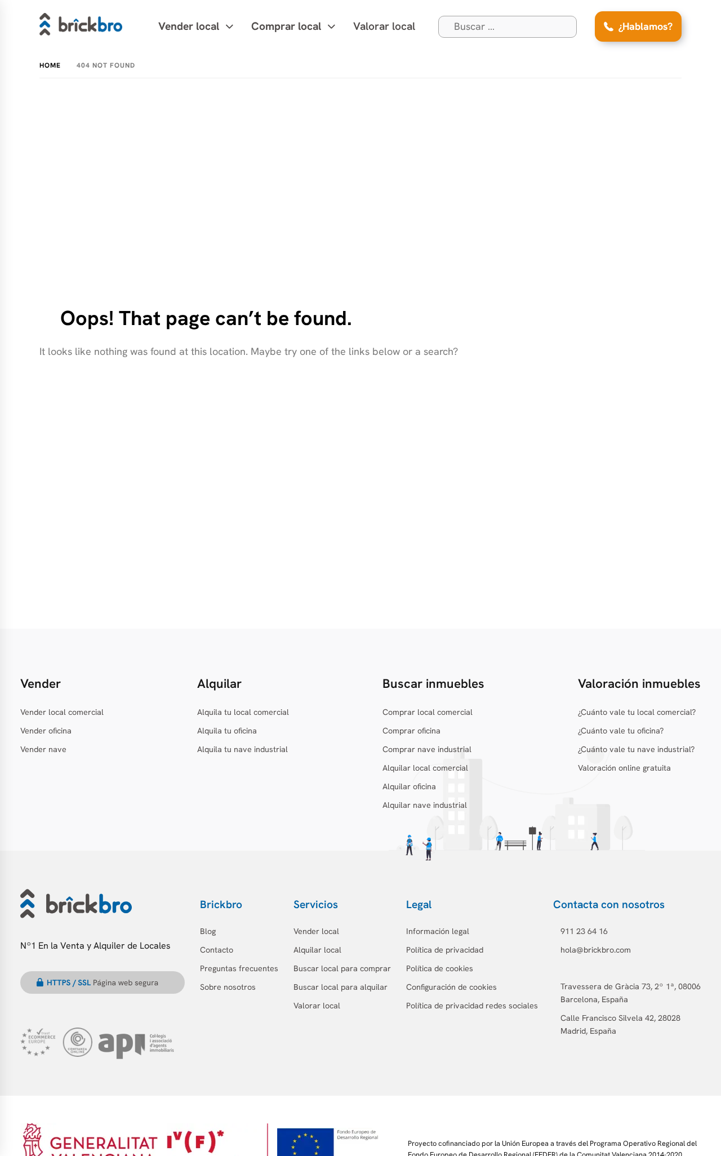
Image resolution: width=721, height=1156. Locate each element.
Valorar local (384, 26)
